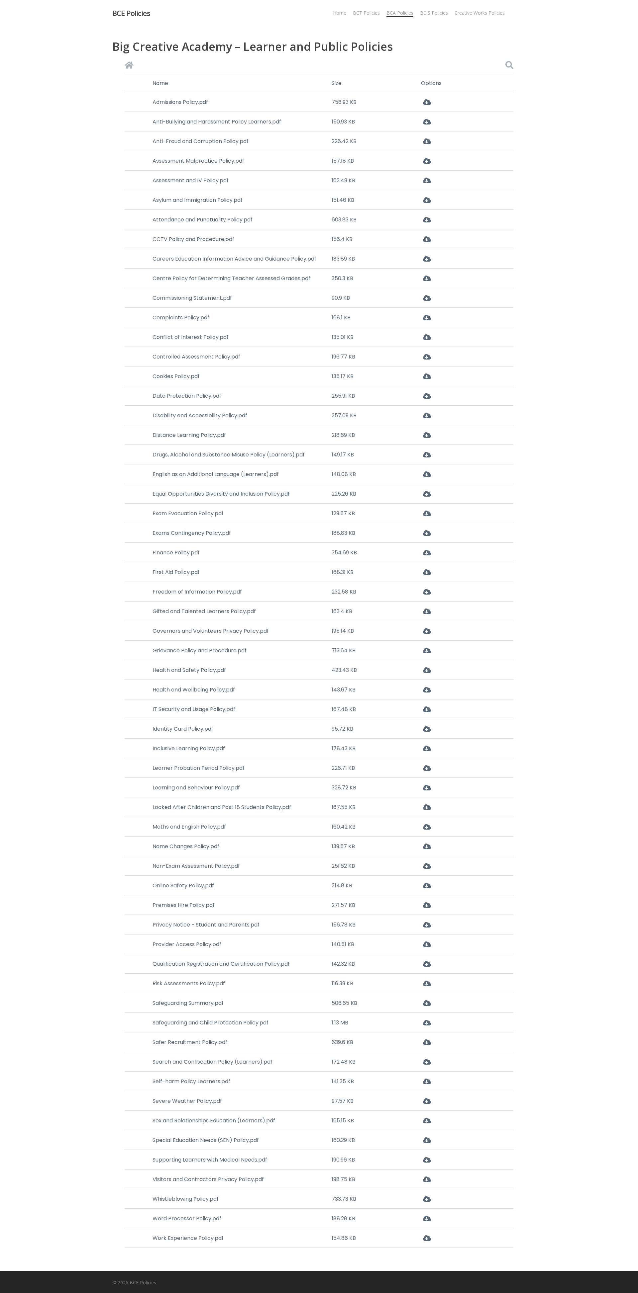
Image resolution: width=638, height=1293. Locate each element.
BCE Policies (131, 13)
